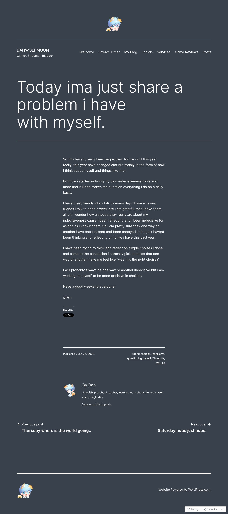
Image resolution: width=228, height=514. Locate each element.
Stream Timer (109, 52)
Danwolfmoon (33, 50)
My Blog (130, 52)
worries (160, 362)
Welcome (87, 52)
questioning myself (139, 358)
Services (163, 52)
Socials (147, 52)
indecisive (158, 353)
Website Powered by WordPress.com (184, 489)
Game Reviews (186, 52)
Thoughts (158, 358)
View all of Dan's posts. (97, 404)
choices (145, 353)
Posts (207, 52)
